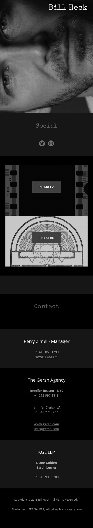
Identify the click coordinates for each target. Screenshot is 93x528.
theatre (46, 238)
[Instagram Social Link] (51, 143)
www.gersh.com (46, 424)
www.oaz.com (46, 356)
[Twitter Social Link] (41, 143)
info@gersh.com (46, 429)
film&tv (47, 187)
